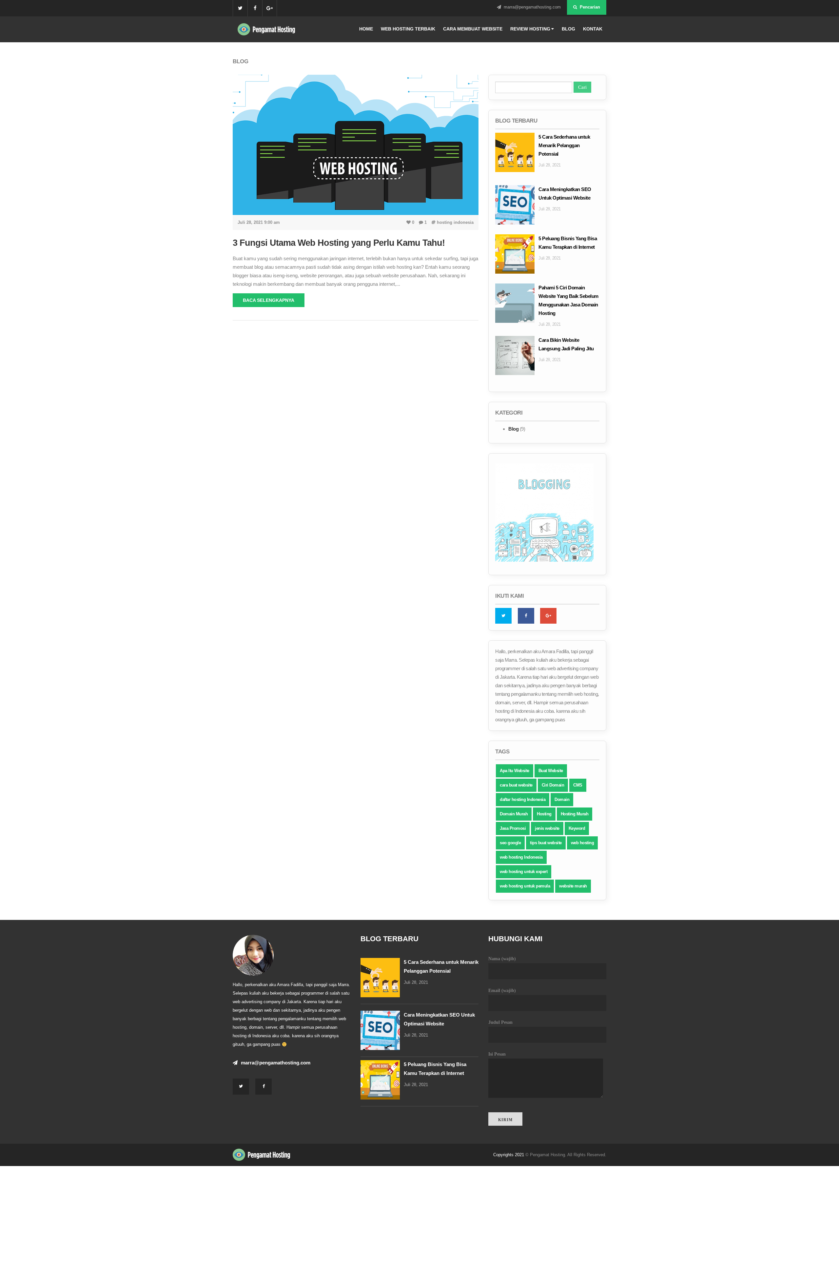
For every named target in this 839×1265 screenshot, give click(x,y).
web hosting (582, 842)
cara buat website (516, 785)
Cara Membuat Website (472, 29)
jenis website (547, 828)
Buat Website (550, 770)
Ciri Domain (553, 785)
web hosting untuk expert (523, 871)
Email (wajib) (502, 990)
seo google (510, 842)
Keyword (577, 828)
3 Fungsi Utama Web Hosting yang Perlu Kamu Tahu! (339, 243)
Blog (568, 29)
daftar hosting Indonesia (522, 799)
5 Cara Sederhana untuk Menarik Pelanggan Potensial (564, 145)
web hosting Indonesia (521, 857)
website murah (573, 886)
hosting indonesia (455, 222)
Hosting (544, 813)
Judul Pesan (500, 1022)
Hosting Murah (575, 813)
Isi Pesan (497, 1054)
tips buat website (546, 842)
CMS (577, 785)
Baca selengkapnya (268, 300)
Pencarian (589, 7)
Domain (562, 799)
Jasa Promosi (513, 828)
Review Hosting (530, 29)
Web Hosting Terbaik (408, 29)
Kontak (592, 29)
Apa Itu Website (514, 770)
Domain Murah (514, 813)
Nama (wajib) (502, 958)
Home (366, 29)
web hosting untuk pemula (525, 886)
